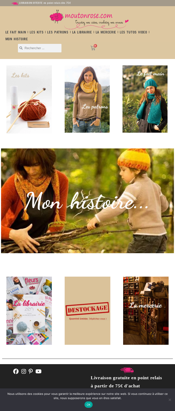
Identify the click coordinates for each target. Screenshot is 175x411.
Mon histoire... (87, 200)
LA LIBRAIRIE (82, 32)
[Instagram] (23, 371)
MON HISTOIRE (16, 39)
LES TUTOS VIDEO (133, 32)
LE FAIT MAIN (15, 32)
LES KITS (37, 32)
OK (89, 404)
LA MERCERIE (106, 32)
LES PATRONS (57, 32)
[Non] (170, 400)
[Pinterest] (31, 371)
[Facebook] (16, 371)
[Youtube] (38, 371)
